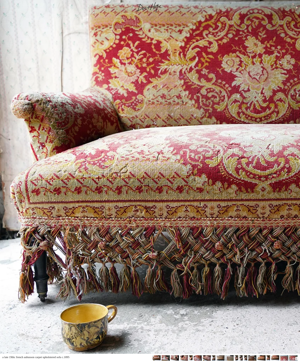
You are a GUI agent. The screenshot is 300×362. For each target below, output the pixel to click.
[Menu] (3, 7)
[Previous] (152, 358)
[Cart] (297, 7)
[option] (156, 358)
